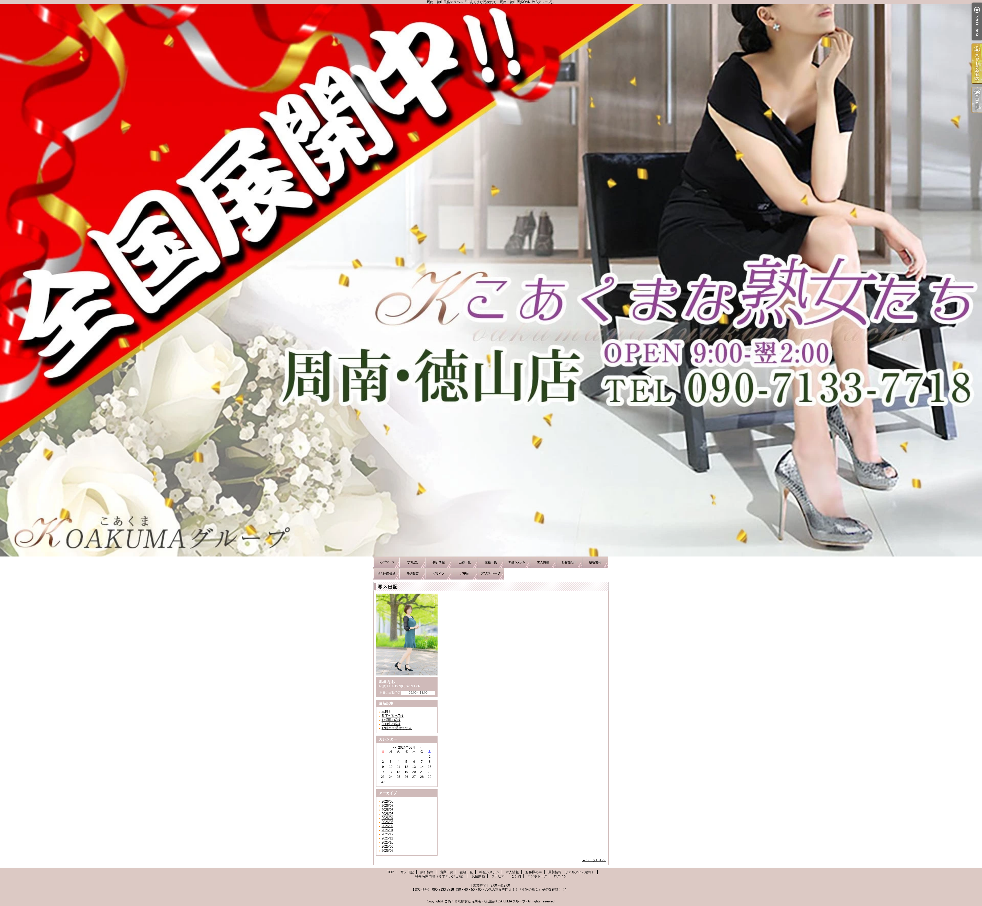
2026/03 (387, 822)
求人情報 (543, 562)
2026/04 (387, 818)
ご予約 (465, 574)
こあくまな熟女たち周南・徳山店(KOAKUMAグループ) (485, 901)
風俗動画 (412, 574)
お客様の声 (569, 562)
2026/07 (387, 805)
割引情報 (439, 562)
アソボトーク (491, 574)
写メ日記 (412, 562)
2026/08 (387, 801)
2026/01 (387, 830)
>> (419, 747)
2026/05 (387, 814)
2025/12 (387, 834)
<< (395, 747)
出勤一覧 (465, 562)
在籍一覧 (491, 562)
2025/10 (387, 842)
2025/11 (387, 838)
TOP (386, 562)
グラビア (439, 574)
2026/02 (387, 826)
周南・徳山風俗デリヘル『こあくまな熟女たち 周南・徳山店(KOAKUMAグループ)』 (491, 280)
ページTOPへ (596, 860)
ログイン (560, 876)
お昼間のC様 (391, 720)
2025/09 (387, 846)
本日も (387, 712)
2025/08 (387, 851)
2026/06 (387, 810)
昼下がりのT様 (393, 716)
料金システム (517, 562)
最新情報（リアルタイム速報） (595, 562)
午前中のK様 (391, 724)
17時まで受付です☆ (397, 728)
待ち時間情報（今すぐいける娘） (386, 574)
